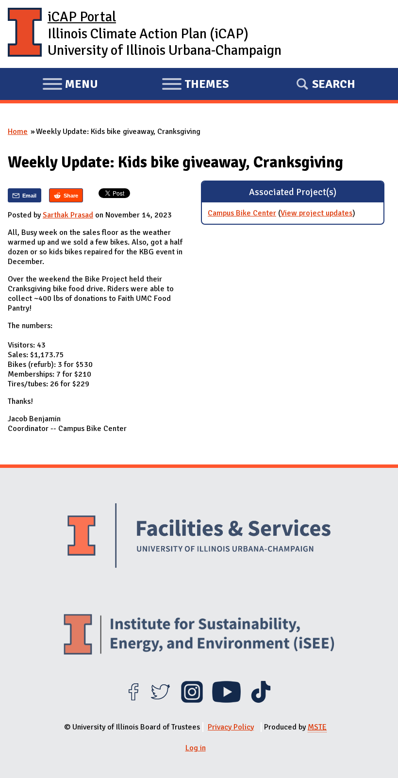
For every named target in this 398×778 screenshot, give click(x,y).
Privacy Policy (231, 727)
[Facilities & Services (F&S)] (199, 536)
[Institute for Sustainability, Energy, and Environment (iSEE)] (199, 635)
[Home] (25, 34)
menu (70, 85)
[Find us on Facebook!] (133, 700)
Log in (195, 748)
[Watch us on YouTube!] (226, 700)
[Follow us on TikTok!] (261, 700)
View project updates (316, 213)
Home (18, 131)
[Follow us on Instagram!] (192, 700)
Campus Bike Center (242, 213)
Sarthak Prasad (68, 215)
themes (195, 85)
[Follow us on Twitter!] (160, 700)
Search (333, 84)
